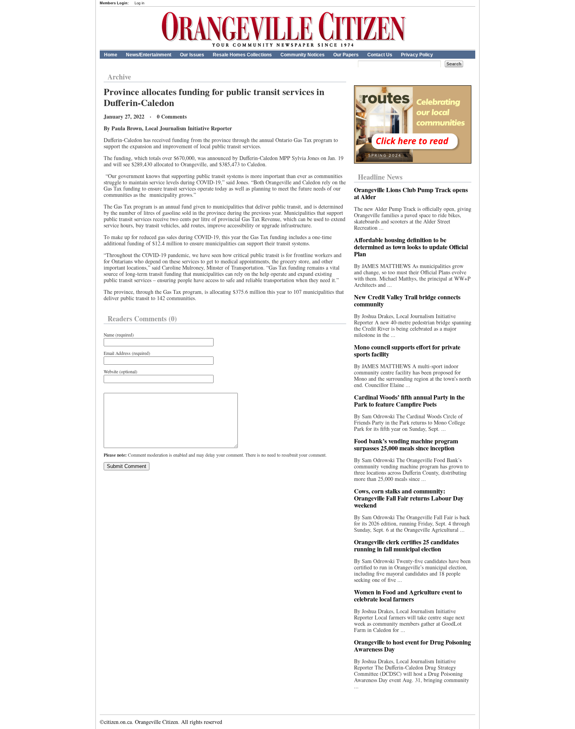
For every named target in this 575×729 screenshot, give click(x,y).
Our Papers (346, 55)
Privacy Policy (417, 55)
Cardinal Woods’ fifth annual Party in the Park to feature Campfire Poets (409, 400)
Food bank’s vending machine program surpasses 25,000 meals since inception (406, 444)
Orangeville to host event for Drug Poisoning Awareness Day (412, 645)
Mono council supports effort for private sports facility (407, 350)
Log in (139, 3)
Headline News (380, 177)
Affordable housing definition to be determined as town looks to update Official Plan (411, 246)
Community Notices (302, 55)
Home (110, 55)
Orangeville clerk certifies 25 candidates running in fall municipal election (406, 545)
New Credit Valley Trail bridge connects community (407, 300)
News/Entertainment (148, 55)
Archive (119, 77)
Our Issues (192, 55)
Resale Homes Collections (242, 55)
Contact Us (379, 55)
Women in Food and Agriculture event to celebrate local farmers (408, 595)
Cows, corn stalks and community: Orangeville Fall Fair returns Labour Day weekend (409, 497)
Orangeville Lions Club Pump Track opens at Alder (411, 193)
